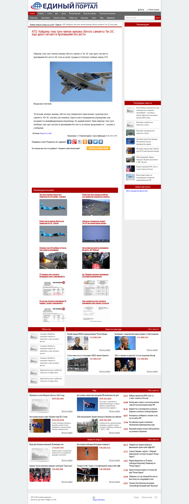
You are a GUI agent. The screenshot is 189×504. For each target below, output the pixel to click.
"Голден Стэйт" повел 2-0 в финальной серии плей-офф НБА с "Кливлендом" (98, 465)
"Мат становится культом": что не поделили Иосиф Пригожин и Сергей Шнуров (135, 355)
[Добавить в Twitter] (95, 142)
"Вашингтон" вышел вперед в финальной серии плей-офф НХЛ (142, 446)
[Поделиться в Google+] (74, 142)
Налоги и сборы (59, 17)
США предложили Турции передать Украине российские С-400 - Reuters (147, 159)
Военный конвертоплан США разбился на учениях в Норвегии (144, 430)
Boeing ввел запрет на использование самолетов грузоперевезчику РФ (145, 177)
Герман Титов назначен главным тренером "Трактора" (50, 465)
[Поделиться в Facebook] (69, 142)
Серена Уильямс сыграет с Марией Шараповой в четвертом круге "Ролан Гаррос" (144, 454)
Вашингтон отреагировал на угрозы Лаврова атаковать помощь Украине (143, 410)
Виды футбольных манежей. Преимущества (46, 444)
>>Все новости (153, 329)
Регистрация (154, 9)
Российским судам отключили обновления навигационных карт (142, 423)
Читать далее (104, 350)
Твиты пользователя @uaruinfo (137, 191)
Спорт (94, 17)
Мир (101, 17)
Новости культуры (113, 329)
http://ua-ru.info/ (46, 133)
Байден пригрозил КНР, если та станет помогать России (147, 167)
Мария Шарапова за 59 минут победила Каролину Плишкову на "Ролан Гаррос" (142, 463)
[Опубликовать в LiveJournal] (79, 142)
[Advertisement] (75, 44)
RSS (156, 497)
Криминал (111, 17)
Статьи (49, 13)
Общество (73, 17)
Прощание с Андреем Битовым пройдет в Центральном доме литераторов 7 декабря (136, 334)
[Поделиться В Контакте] (101, 142)
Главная (32, 13)
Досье (63, 13)
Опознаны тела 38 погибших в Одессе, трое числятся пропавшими (53, 249)
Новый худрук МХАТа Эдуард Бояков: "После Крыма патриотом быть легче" (87, 334)
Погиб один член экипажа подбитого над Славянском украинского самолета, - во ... (96, 196)
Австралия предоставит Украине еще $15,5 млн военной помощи (147, 149)
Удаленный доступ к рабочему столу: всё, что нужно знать (51, 371)
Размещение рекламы (107, 13)
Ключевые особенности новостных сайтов (144, 123)
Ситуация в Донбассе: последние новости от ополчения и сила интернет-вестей (50, 338)
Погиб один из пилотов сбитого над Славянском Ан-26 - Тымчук (51, 222)
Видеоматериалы (90, 13)
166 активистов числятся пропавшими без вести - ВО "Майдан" (95, 249)
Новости (41, 13)
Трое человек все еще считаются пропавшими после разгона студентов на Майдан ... (95, 302)
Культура (84, 17)
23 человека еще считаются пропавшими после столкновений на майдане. (52, 275)
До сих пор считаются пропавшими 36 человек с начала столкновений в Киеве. (52, 302)
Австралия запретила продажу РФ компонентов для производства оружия (146, 141)
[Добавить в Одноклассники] (85, 142)
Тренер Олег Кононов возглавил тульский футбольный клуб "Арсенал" (143, 484)
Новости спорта (95, 439)
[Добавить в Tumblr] (90, 142)
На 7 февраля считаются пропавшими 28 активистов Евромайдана (95, 275)
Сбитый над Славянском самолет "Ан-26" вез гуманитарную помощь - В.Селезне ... (94, 222)
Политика (34, 17)
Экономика (45, 17)
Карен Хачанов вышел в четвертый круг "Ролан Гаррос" (143, 471)
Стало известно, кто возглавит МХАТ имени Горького (88, 355)
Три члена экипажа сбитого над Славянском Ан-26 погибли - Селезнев (52, 196)
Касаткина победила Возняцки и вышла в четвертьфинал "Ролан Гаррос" (93, 444)
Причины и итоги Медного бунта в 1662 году (46, 395)
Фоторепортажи (74, 13)
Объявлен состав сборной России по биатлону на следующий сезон (143, 477)
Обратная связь (147, 497)
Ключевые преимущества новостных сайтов (145, 131)
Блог (56, 13)
